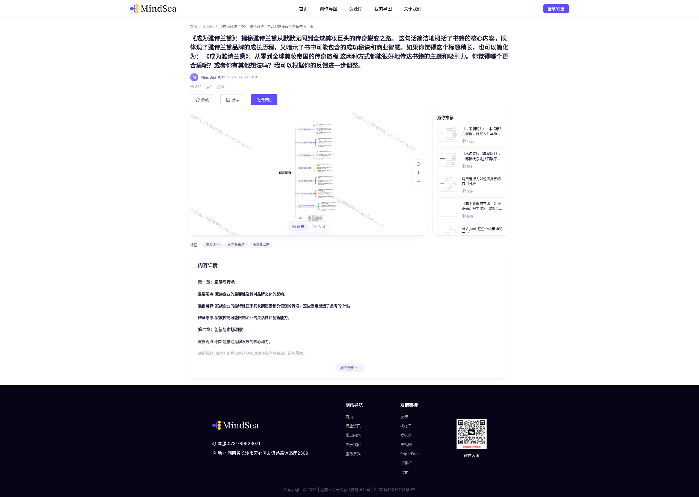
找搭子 (406, 426)
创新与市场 (236, 245)
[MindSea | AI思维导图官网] (153, 8)
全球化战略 (261, 245)
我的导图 (383, 8)
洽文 (404, 472)
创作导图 (328, 8)
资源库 (355, 8)
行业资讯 (353, 426)
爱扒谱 (406, 435)
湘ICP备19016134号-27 (394, 489)
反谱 (404, 416)
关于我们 (412, 8)
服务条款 (353, 453)
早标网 (406, 444)
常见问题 (353, 435)
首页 (303, 8)
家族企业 (212, 245)
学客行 (406, 463)
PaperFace (410, 453)
